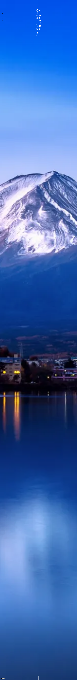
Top (2, 13)
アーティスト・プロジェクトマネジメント (9, 22)
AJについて (4, 18)
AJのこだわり (4, 20)
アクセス (3, 24)
